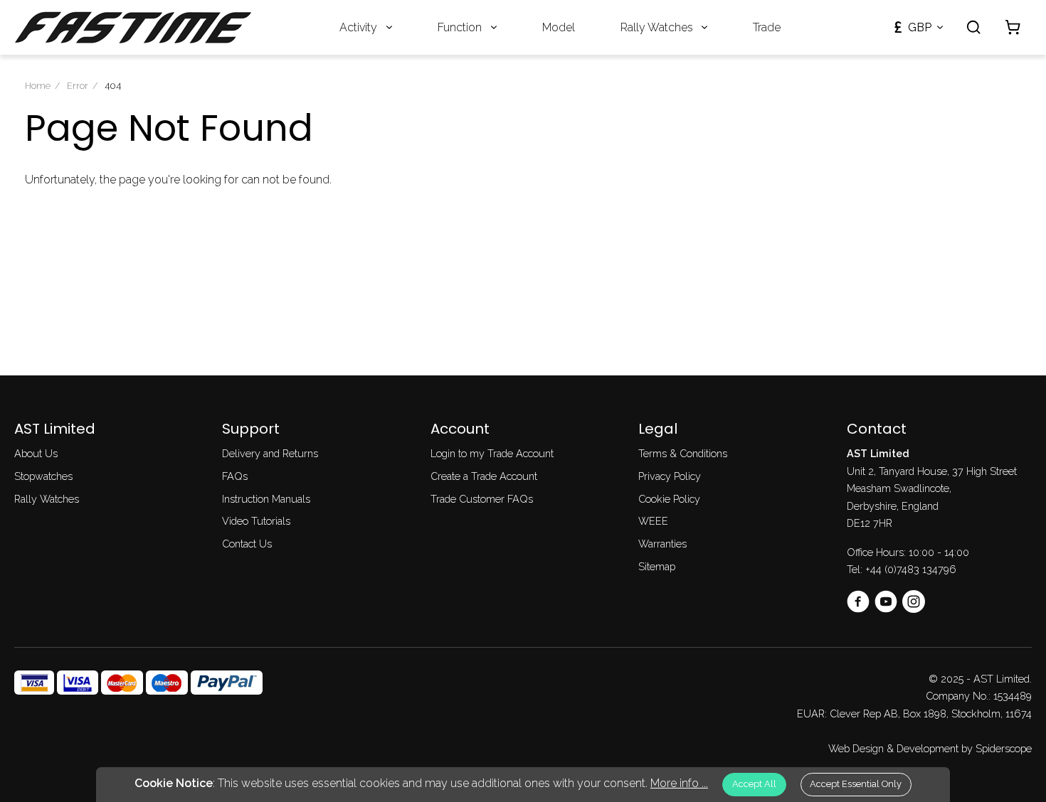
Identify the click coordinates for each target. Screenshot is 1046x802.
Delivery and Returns (270, 453)
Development (927, 748)
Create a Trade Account (483, 476)
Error (77, 85)
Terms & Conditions (682, 453)
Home (38, 85)
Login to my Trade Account (492, 453)
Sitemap (656, 566)
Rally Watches (656, 27)
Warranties (662, 544)
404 (113, 85)
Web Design (856, 748)
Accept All (754, 784)
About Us (36, 453)
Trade (767, 27)
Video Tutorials (256, 521)
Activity (358, 27)
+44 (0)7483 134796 (910, 569)
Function (460, 27)
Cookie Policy (669, 499)
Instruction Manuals (266, 499)
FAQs (235, 476)
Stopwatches (43, 476)
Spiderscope (1004, 748)
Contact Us (247, 544)
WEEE (653, 521)
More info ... (679, 783)
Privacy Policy (669, 476)
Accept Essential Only (856, 784)
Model (558, 27)
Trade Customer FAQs (481, 499)
